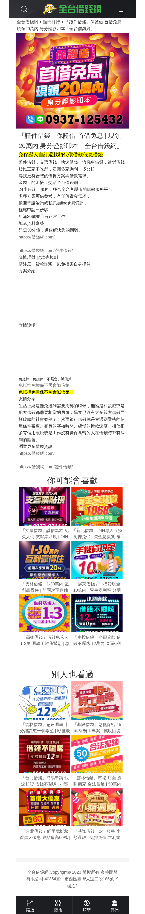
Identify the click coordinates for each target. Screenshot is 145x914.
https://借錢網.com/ (37, 237)
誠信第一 (65, 385)
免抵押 (25, 385)
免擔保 (37, 385)
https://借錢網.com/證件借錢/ (46, 250)
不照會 (50, 385)
